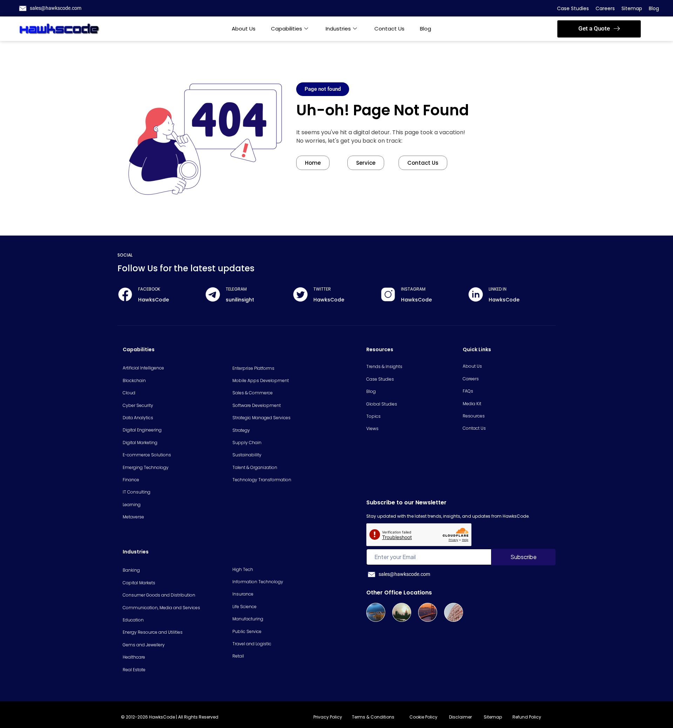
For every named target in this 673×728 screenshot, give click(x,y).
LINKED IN (498, 289)
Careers (605, 8)
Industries (338, 28)
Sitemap (631, 8)
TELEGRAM (236, 289)
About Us (244, 28)
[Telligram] (212, 294)
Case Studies (573, 8)
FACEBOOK (149, 289)
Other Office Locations (399, 592)
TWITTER (322, 289)
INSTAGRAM (413, 289)
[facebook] (125, 294)
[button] (599, 29)
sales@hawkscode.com (55, 8)
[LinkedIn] (475, 294)
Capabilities (286, 28)
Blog (654, 8)
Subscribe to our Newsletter (406, 502)
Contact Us (389, 28)
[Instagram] (388, 294)
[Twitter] (300, 294)
